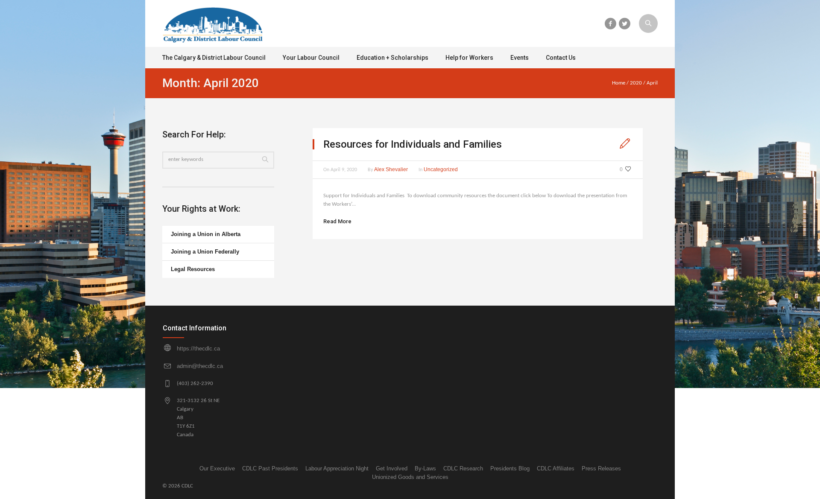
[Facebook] (610, 23)
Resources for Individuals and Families (412, 144)
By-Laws (425, 468)
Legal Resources (193, 269)
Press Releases (601, 468)
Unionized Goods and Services (410, 477)
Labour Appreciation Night (337, 468)
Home (618, 83)
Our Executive (217, 468)
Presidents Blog (510, 468)
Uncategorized (441, 169)
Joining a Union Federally (205, 251)
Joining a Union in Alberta (205, 234)
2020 (636, 83)
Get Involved (391, 468)
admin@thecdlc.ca (200, 366)
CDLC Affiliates (555, 468)
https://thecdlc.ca (198, 348)
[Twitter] (624, 23)
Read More (337, 221)
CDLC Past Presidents (270, 468)
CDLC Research (463, 468)
